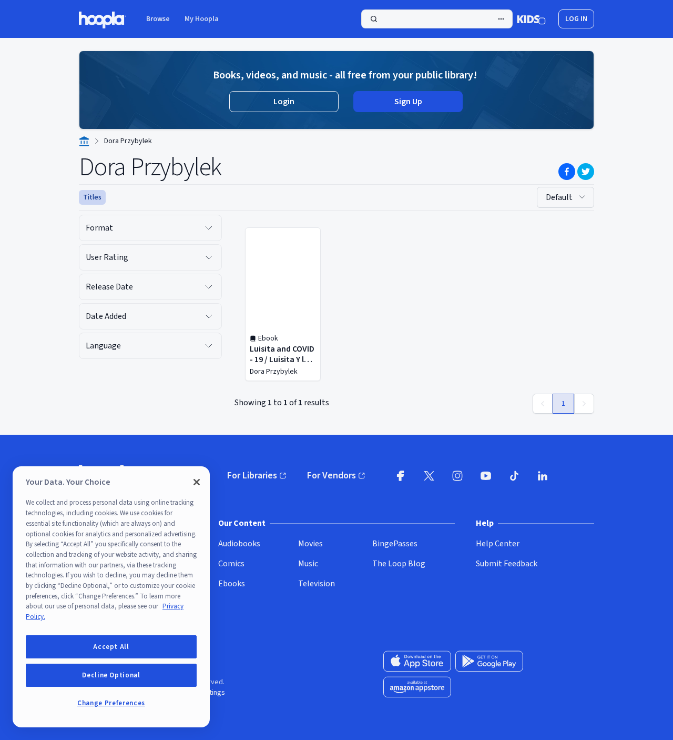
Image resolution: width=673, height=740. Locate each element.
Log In (576, 19)
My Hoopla (202, 19)
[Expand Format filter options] (208, 228)
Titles (92, 197)
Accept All (111, 647)
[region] (111, 596)
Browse (158, 19)
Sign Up (408, 101)
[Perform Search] (437, 18)
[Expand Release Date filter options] (208, 287)
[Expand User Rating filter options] (208, 257)
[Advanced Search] (501, 19)
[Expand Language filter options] (208, 345)
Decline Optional (111, 675)
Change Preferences (111, 703)
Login (283, 101)
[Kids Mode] (531, 19)
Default (559, 197)
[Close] (196, 482)
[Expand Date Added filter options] (208, 316)
